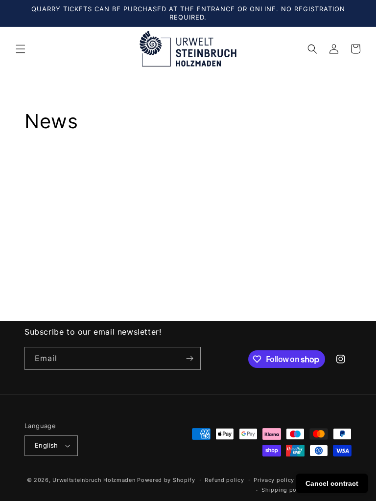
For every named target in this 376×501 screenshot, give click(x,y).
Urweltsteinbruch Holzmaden (94, 480)
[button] (20, 49)
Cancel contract (332, 483)
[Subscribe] (189, 358)
